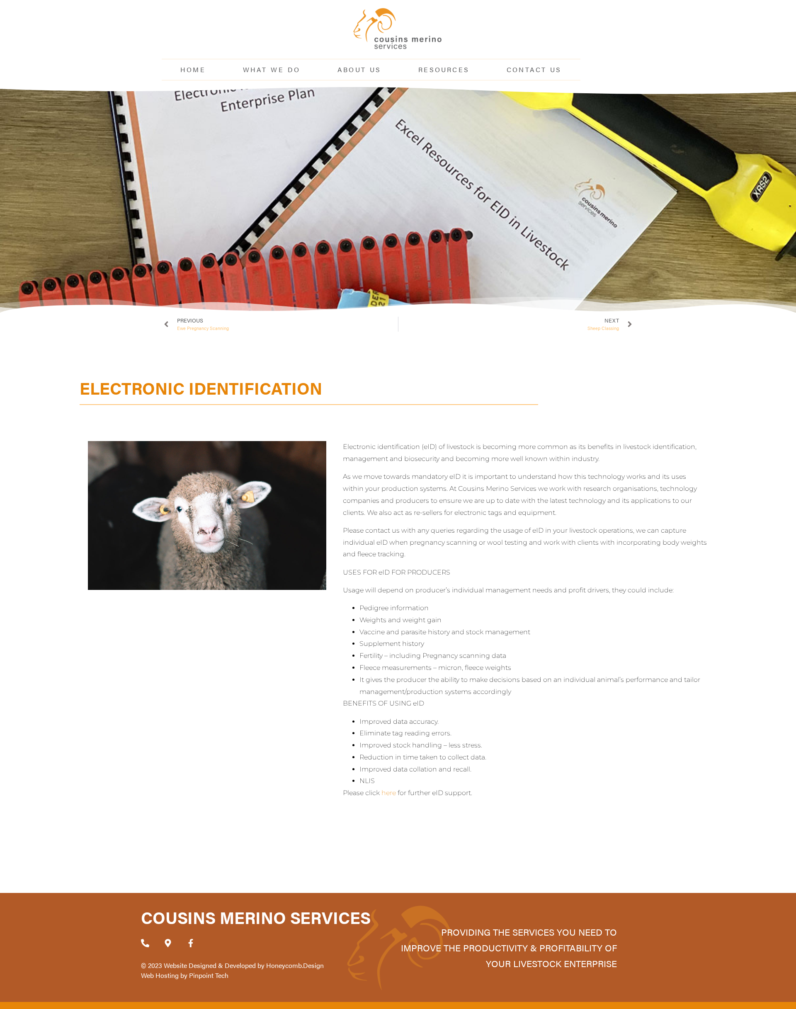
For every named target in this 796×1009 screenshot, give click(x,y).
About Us (359, 69)
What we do (271, 69)
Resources (443, 69)
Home (193, 69)
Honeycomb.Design (295, 965)
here (388, 793)
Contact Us (534, 69)
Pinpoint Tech (208, 975)
